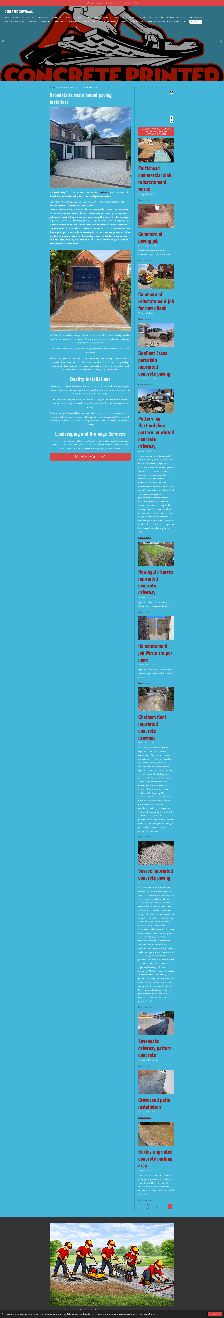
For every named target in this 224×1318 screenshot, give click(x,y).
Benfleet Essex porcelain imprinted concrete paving (154, 363)
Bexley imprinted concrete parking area (155, 1158)
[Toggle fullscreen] (171, 92)
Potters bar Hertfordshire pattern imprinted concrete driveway (156, 432)
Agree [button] (214, 1314)
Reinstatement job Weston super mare (155, 652)
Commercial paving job (150, 237)
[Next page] (170, 1206)
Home (52, 87)
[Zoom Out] (171, 121)
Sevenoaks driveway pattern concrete (155, 1047)
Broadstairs (103, 192)
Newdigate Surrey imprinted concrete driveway (155, 582)
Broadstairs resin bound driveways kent (77, 87)
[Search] (184, 22)
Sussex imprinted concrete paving (155, 874)
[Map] (156, 106)
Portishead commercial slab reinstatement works (154, 178)
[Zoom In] (171, 118)
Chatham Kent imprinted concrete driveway (152, 727)
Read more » (144, 199)
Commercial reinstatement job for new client (156, 301)
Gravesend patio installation (154, 1103)
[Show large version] (90, 147)
